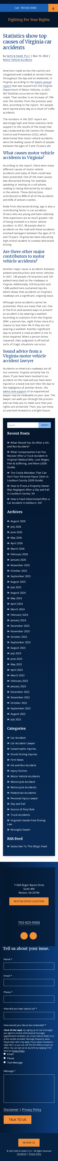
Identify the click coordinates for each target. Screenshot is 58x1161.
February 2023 (19, 681)
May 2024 (16, 598)
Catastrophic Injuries (23, 748)
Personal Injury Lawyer (24, 798)
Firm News (17, 759)
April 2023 (17, 669)
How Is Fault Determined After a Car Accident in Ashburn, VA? (28, 500)
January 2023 (18, 686)
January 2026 (18, 559)
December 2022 (20, 692)
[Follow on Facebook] (24, 935)
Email (8, 975)
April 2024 (17, 603)
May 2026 (16, 537)
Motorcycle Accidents (23, 787)
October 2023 (19, 636)
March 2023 (17, 675)
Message (9, 1071)
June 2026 (16, 532)
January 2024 (18, 620)
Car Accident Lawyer (23, 743)
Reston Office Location (29, 901)
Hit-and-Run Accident (23, 765)
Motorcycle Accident (23, 781)
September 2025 (21, 576)
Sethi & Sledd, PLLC (18, 56)
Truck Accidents (20, 814)
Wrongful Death (20, 829)
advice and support (14, 391)
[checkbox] (4, 1054)
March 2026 (17, 548)
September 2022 (21, 708)
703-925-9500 (28, 7)
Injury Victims (19, 770)
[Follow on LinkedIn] (33, 935)
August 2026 (18, 521)
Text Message (15, 1062)
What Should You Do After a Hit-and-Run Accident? (28, 444)
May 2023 (16, 664)
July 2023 (16, 653)
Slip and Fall (18, 803)
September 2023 (21, 642)
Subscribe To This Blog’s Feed (29, 846)
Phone (8, 992)
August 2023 (18, 647)
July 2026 (16, 526)
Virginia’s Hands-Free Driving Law (26, 822)
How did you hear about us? (20, 1008)
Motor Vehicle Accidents (17, 59)
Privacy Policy (18, 1050)
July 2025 (16, 587)
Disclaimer (11, 1109)
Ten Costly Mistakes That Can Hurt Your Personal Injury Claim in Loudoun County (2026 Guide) (27, 476)
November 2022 (20, 697)
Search (44, 425)
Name (8, 959)
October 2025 (19, 570)
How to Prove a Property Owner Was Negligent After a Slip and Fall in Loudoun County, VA (28, 489)
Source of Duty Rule (22, 809)
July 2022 (16, 719)
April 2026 (17, 543)
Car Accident (18, 737)
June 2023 (16, 658)
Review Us (29, 1142)
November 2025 (20, 565)
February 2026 (19, 554)
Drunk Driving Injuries (24, 754)
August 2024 (18, 592)
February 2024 (19, 614)
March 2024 (17, 609)
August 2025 (18, 581)
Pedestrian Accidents (23, 792)
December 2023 (20, 625)
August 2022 (18, 714)
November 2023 (20, 631)
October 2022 (19, 703)
